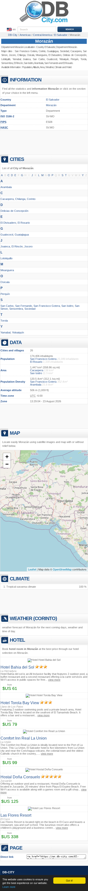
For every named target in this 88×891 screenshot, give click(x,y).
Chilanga (21, 55)
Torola (4, 320)
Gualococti (52, 59)
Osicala (30, 55)
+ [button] (7, 457)
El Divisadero (54, 55)
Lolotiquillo (5, 59)
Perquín (5, 293)
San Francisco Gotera (26, 51)
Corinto (42, 51)
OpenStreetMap (62, 569)
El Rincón (18, 63)
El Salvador (52, 99)
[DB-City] (44, 23)
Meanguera (41, 55)
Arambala (38, 63)
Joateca (27, 59)
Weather (49, 67)
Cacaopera (7, 198)
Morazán (44, 41)
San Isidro (28, 63)
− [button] (7, 464)
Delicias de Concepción (14, 210)
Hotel (68, 67)
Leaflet (32, 569)
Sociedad (29, 308)
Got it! (69, 880)
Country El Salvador (45, 47)
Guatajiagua (52, 51)
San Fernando (51, 63)
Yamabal (16, 59)
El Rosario (24, 222)
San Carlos (39, 59)
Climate (58, 67)
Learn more (8, 887)
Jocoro (12, 55)
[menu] (10, 29)
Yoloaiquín (18, 332)
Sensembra (7, 63)
